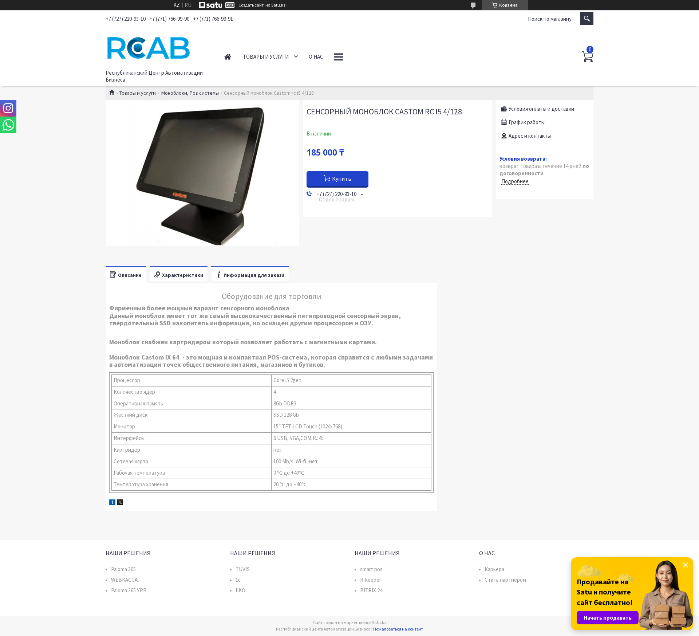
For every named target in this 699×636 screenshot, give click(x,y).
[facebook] (112, 503)
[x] (120, 503)
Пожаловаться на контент (398, 629)
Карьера (494, 569)
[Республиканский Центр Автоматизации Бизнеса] (157, 46)
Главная (228, 57)
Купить (341, 178)
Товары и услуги (266, 56)
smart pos (371, 569)
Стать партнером (505, 579)
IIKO (240, 590)
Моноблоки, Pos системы (190, 93)
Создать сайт (251, 5)
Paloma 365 (123, 569)
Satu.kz (379, 622)
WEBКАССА (124, 579)
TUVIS (243, 569)
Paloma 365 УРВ (129, 590)
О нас (316, 56)
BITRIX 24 (371, 590)
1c (238, 579)
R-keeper (370, 579)
